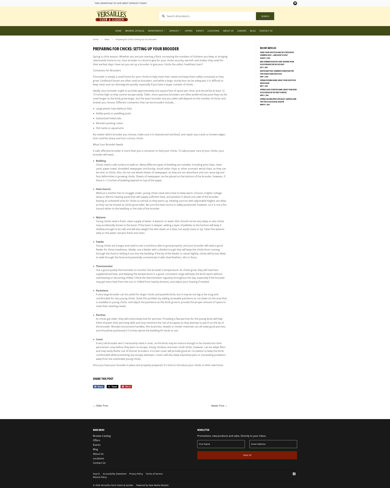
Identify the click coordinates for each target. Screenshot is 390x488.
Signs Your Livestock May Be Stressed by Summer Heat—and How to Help (277, 53)
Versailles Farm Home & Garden (117, 485)
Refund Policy (100, 477)
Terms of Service (154, 473)
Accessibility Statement (114, 473)
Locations (213, 30)
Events (200, 30)
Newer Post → (219, 405)
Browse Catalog (134, 30)
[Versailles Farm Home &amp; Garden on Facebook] (294, 474)
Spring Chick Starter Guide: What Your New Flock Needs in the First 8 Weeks (278, 91)
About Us (228, 30)
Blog (253, 30)
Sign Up (247, 455)
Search (267, 16)
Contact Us (266, 30)
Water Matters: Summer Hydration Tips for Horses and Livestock (277, 72)
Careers (241, 30)
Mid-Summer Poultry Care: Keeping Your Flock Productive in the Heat (277, 63)
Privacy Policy (136, 473)
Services (174, 30)
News (107, 39)
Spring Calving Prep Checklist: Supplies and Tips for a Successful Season (278, 100)
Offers (188, 30)
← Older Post (100, 405)
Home (118, 30)
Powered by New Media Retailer (152, 485)
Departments (156, 30)
